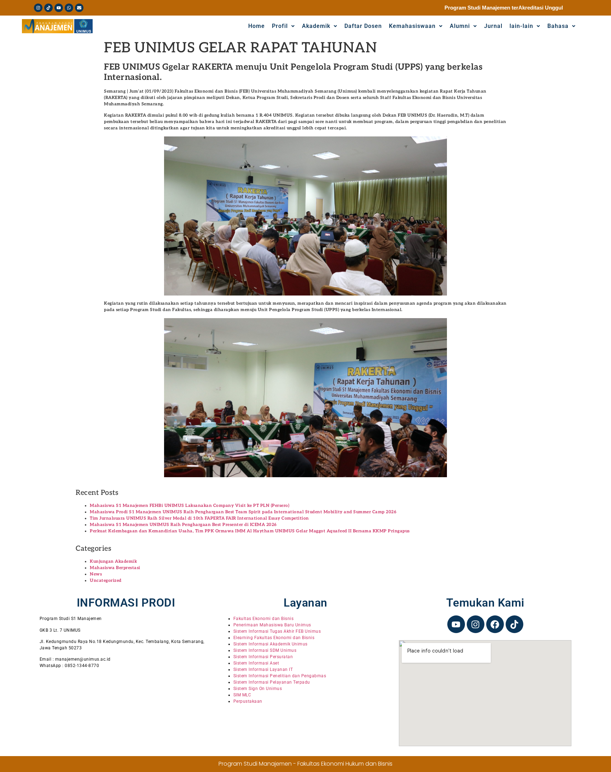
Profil (280, 26)
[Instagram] (38, 8)
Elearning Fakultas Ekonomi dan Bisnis (274, 637)
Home (256, 26)
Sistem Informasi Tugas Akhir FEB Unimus (277, 631)
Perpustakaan (247, 701)
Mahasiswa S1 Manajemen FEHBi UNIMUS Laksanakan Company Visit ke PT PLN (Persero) (189, 505)
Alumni (460, 26)
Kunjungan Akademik (113, 561)
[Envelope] (79, 8)
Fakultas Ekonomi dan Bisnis (263, 618)
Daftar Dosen (363, 26)
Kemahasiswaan (412, 26)
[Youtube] (58, 8)
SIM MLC (242, 694)
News (96, 574)
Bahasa (558, 26)
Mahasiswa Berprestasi (115, 568)
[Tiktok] (48, 8)
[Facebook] (495, 624)
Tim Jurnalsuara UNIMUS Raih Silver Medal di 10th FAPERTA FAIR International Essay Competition (199, 518)
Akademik (316, 26)
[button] (561, 26)
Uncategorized (106, 580)
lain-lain (521, 26)
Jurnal (493, 26)
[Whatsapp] (69, 8)
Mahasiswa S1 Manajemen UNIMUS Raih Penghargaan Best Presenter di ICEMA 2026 (183, 524)
